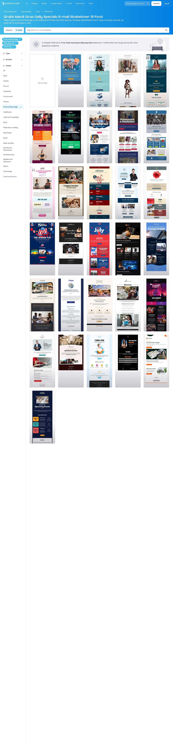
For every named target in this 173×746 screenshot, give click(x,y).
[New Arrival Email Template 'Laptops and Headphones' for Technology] (128, 248)
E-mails (19, 30)
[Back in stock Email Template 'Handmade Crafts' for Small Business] (71, 248)
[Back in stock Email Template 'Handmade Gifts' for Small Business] (71, 192)
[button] (22, 53)
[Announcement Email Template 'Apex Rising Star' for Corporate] (71, 304)
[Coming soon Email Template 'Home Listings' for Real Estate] (156, 361)
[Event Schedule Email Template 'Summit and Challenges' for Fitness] (42, 136)
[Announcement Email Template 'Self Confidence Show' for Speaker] (128, 361)
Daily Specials (26, 11)
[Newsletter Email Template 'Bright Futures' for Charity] (99, 136)
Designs (9, 30)
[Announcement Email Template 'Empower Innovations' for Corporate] (99, 80)
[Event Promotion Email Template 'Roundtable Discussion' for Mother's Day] (42, 192)
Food (38, 11)
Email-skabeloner (10, 11)
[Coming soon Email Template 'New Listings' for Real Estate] (42, 304)
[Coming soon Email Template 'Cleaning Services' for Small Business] (99, 361)
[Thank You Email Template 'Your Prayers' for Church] (71, 361)
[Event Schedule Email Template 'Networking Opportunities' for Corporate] (42, 417)
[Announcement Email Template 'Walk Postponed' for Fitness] (71, 80)
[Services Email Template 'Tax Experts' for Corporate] (42, 361)
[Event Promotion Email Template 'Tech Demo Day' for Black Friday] (71, 136)
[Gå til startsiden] (9, 3)
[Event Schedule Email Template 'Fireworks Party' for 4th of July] (99, 248)
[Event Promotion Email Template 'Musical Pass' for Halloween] (156, 304)
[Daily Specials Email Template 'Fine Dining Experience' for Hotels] (99, 304)
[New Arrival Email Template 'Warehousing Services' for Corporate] (128, 136)
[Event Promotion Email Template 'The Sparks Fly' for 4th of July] (42, 248)
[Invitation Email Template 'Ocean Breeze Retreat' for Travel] (128, 304)
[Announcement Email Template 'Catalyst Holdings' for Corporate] (156, 80)
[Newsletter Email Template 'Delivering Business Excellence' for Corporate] (128, 192)
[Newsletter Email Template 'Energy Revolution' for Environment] (156, 248)
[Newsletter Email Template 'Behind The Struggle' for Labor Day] (156, 136)
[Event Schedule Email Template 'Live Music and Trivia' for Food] (99, 192)
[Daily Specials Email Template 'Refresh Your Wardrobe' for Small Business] (128, 80)
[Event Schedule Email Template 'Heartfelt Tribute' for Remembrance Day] (156, 192)
